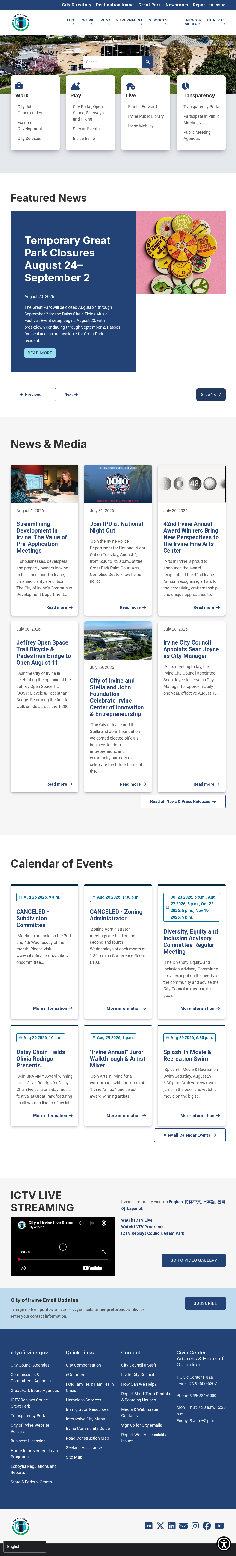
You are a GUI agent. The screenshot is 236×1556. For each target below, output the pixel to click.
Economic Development (30, 125)
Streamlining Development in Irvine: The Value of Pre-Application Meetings (41, 537)
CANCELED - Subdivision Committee (32, 918)
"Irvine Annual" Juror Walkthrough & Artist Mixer (117, 1059)
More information (50, 1008)
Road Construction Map (87, 1438)
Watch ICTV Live (136, 1220)
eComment (76, 1374)
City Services (29, 138)
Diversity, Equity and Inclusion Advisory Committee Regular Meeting (190, 941)
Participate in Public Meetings (201, 119)
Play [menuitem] (105, 23)
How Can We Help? (138, 1384)
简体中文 (193, 1201)
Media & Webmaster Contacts (140, 1412)
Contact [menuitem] (217, 23)
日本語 (209, 1201)
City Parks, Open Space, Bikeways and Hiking (88, 112)
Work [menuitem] (88, 23)
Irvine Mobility (141, 126)
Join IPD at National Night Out (116, 527)
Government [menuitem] (129, 23)
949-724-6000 (203, 1395)
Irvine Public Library (146, 116)
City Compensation (83, 1365)
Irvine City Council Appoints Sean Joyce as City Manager (191, 649)
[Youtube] (219, 1527)
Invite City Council (137, 1374)
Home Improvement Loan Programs (34, 1453)
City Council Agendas (30, 1365)
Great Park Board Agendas (35, 1390)
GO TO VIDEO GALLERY (193, 1260)
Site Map (74, 1457)
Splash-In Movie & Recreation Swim (187, 1055)
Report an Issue (209, 4)
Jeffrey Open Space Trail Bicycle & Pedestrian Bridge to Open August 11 (43, 652)
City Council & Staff (138, 1365)
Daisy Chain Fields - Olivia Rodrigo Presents (42, 1059)
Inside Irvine (84, 138)
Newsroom (177, 4)
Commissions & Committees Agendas (31, 1377)
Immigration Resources (87, 1409)
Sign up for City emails (141, 1425)
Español (134, 1208)
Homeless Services (83, 1399)
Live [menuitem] (71, 23)
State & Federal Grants (31, 1481)
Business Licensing (28, 1440)
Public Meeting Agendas (197, 135)
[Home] (21, 22)
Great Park (149, 4)
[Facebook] (207, 1527)
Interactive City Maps (85, 1419)
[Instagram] (195, 1527)
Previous (33, 394)
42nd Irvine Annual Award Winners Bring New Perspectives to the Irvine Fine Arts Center (191, 537)
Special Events (86, 128)
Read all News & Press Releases (180, 801)
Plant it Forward (142, 106)
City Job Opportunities (30, 109)
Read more (40, 353)
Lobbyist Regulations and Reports (34, 1469)
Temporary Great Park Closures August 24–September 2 (67, 259)
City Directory (76, 4)
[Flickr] (149, 1527)
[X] (160, 1527)
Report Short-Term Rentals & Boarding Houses (145, 1396)
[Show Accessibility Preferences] (223, 1543)
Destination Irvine (115, 4)
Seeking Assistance (84, 1447)
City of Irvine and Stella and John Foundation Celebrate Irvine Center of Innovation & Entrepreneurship (117, 697)
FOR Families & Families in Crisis (90, 1387)
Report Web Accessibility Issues (143, 1437)
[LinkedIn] (172, 1527)
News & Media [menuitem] (193, 23)
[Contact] (183, 1527)
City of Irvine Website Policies (30, 1428)
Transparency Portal (201, 106)
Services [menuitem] (158, 23)
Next (69, 394)
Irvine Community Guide (88, 1428)
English (176, 1201)
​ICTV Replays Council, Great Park (152, 1233)
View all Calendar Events (187, 1135)
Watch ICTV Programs (142, 1226)
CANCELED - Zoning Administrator (116, 915)
